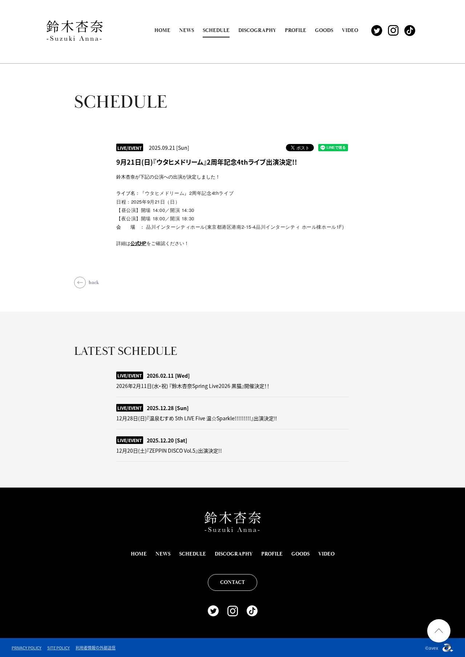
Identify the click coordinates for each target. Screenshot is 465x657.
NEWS (186, 30)
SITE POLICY (58, 647)
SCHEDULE (216, 30)
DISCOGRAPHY (257, 30)
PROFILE (295, 30)
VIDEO (350, 30)
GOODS (324, 30)
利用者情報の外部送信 (96, 647)
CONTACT (232, 582)
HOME (162, 30)
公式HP (138, 243)
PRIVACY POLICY (26, 647)
